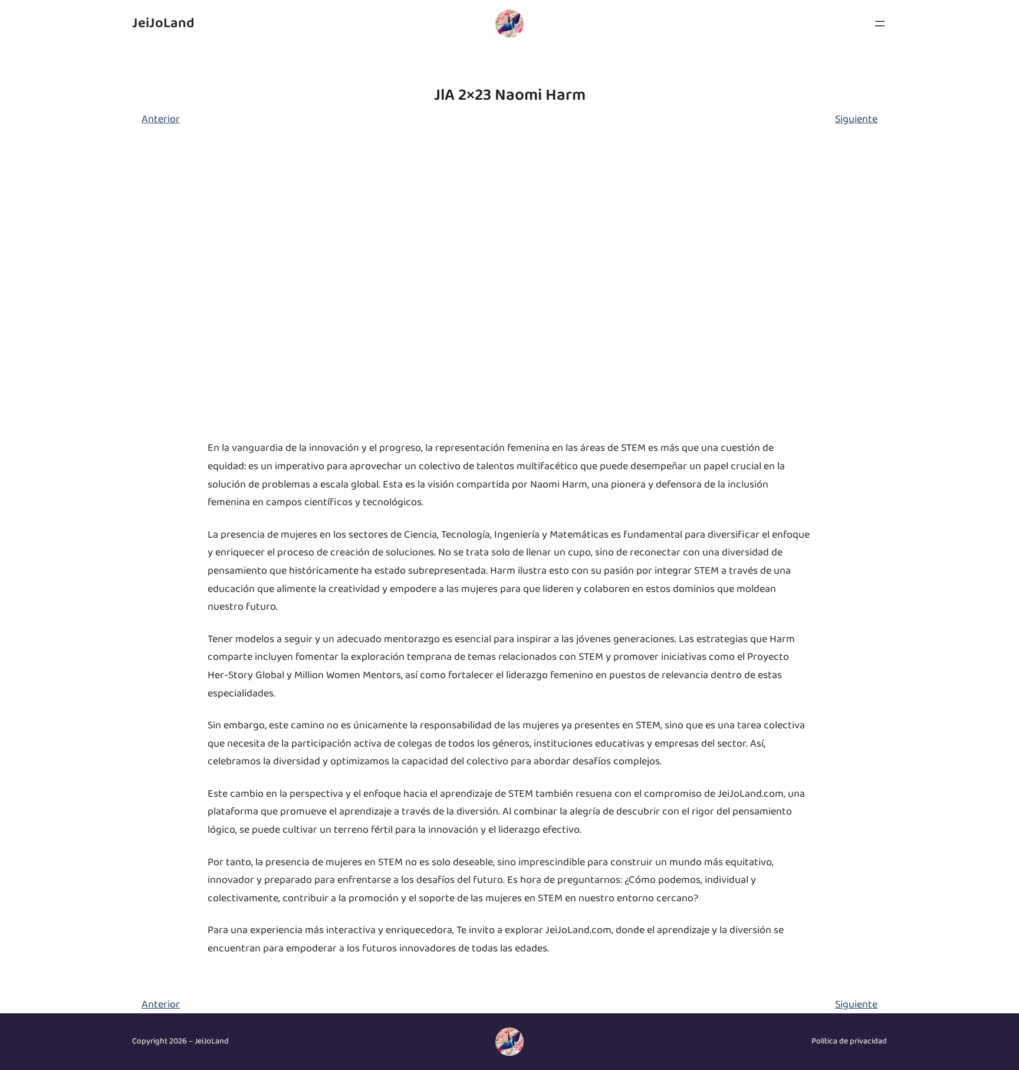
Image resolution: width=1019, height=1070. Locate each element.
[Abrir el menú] (880, 24)
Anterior (161, 119)
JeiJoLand (163, 23)
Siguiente (856, 119)
